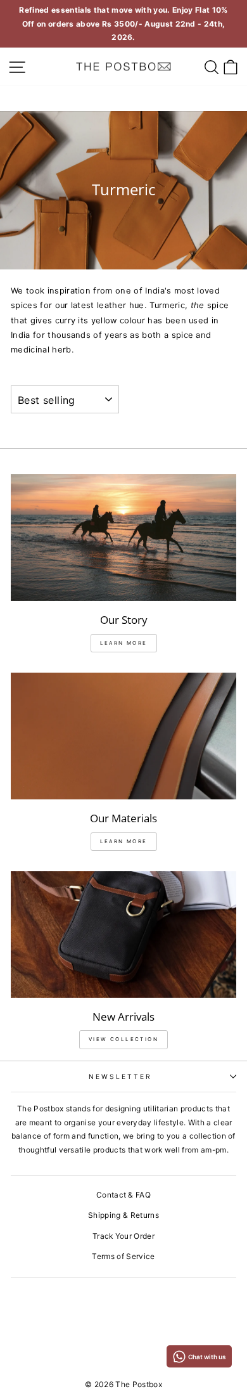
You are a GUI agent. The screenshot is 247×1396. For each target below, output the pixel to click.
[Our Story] (123, 537)
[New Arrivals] (123, 934)
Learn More (124, 841)
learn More (124, 643)
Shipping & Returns (123, 1215)
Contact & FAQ (123, 1194)
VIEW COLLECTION (123, 1039)
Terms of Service (123, 1256)
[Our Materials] (123, 736)
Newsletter (121, 1076)
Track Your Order (123, 1236)
